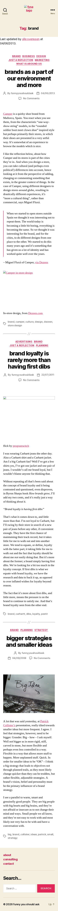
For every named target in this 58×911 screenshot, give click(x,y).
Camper (7, 114)
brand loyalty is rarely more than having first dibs (29, 360)
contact (8, 863)
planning (42, 345)
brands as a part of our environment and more (29, 78)
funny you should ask (26, 904)
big (9, 834)
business (28, 56)
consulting (10, 859)
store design (15, 325)
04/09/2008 (19, 658)
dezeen (48, 321)
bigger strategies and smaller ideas (29, 641)
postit (44, 613)
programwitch (21, 446)
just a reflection (21, 60)
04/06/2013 (48, 93)
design (41, 56)
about (7, 855)
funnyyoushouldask (22, 93)
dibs (28, 613)
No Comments (31, 98)
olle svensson (31, 39)
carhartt (20, 613)
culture (29, 321)
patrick (42, 834)
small (50, 834)
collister (24, 834)
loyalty (36, 613)
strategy (41, 630)
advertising (23, 341)
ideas (34, 834)
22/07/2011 (47, 374)
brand (16, 56)
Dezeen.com (35, 313)
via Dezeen (41, 262)
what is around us (29, 63)
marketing (42, 60)
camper (20, 321)
